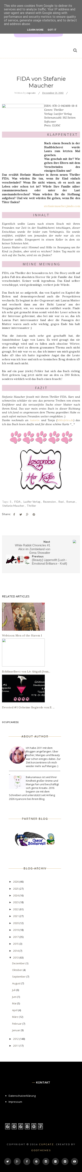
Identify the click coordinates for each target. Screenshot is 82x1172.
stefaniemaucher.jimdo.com (62, 206)
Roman (71, 501)
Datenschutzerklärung (22, 1095)
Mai (14, 1003)
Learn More (35, 29)
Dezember (18, 963)
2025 (16, 888)
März (15, 1017)
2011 (16, 1045)
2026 (16, 881)
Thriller (31, 505)
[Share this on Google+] (27, 514)
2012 (16, 1039)
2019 (16, 930)
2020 (16, 923)
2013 (16, 957)
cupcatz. (47, 1144)
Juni (14, 997)
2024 (16, 895)
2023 (16, 902)
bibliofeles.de (65, 420)
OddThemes (41, 1150)
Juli (14, 990)
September (19, 976)
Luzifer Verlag (32, 501)
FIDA (17, 501)
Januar (16, 1030)
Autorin (35, 420)
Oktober (17, 970)
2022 (16, 909)
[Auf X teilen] (21, 514)
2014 (16, 951)
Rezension (50, 501)
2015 (16, 943)
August (16, 983)
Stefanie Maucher (13, 505)
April (15, 1010)
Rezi (61, 501)
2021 (16, 916)
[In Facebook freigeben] (14, 514)
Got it (52, 29)
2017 (16, 937)
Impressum (15, 1102)
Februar (17, 1023)
